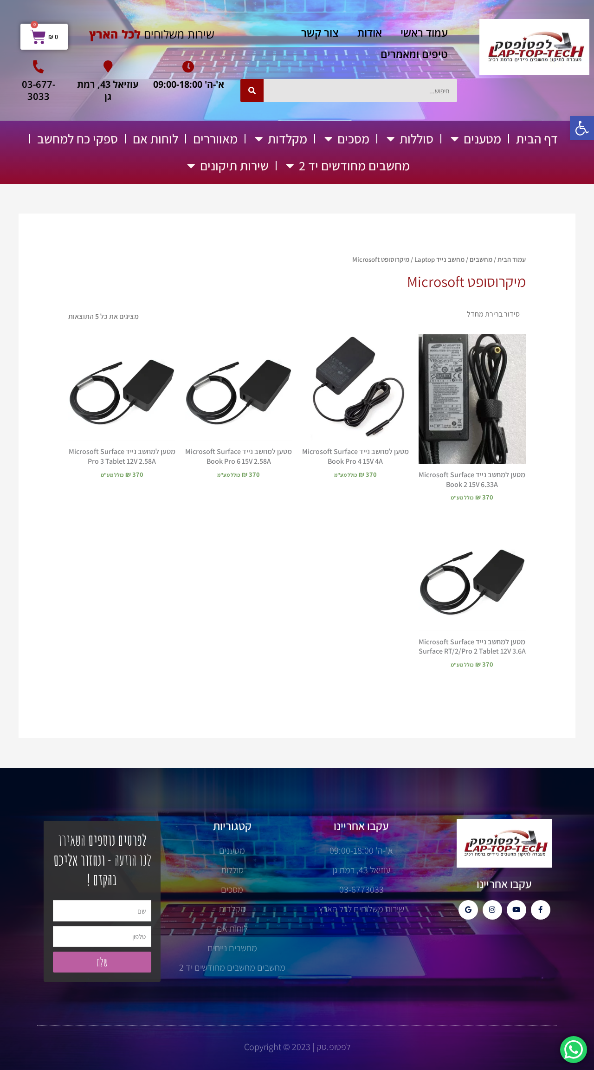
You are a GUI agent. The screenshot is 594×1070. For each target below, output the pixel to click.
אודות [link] (369, 32)
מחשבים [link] (481, 259)
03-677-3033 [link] (38, 90)
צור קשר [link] (320, 32)
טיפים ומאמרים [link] (414, 53)
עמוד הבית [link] (511, 259)
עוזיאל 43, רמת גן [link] (108, 90)
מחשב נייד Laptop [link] (439, 259)
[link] (582, 128)
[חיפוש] (252, 90)
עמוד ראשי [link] (424, 32)
